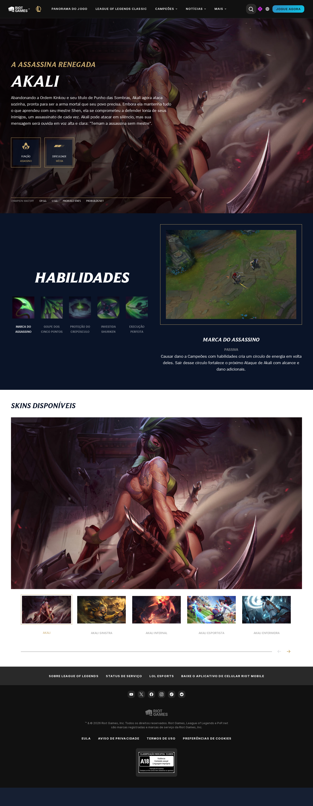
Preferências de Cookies (207, 738)
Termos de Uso (161, 738)
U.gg (54, 201)
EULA (86, 738)
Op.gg (42, 201)
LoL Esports (161, 676)
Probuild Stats (72, 201)
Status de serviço (124, 676)
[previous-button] (279, 652)
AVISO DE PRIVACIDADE (118, 738)
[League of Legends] (39, 9)
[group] (80, 315)
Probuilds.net (95, 201)
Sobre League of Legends (74, 676)
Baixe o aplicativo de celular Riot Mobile (222, 676)
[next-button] (288, 652)
